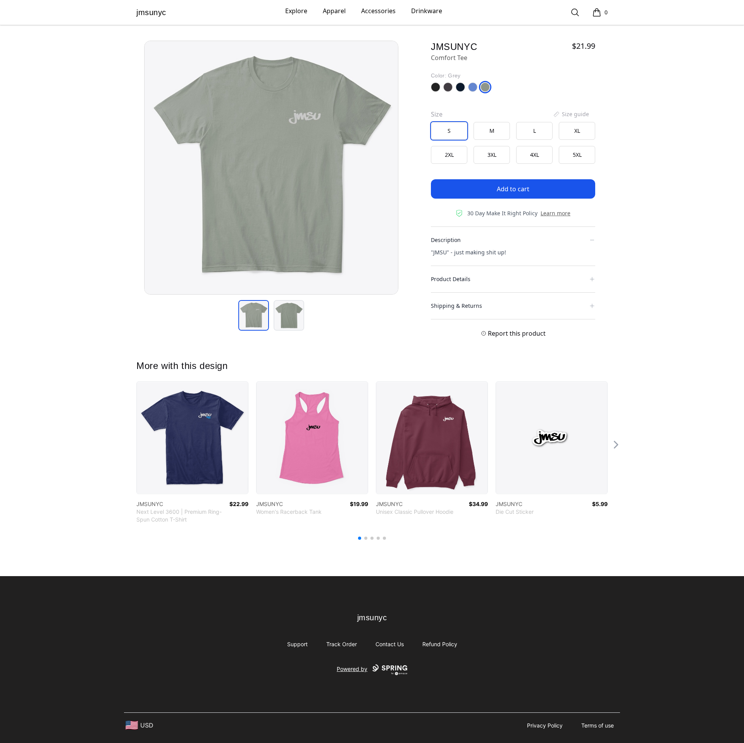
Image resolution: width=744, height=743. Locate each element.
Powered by (352, 669)
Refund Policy (439, 644)
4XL (534, 154)
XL (577, 130)
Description (446, 240)
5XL (577, 154)
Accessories (378, 11)
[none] (571, 114)
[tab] (253, 315)
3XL (491, 154)
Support (297, 644)
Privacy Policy (545, 725)
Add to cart (513, 189)
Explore (296, 11)
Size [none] (437, 114)
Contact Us (389, 644)
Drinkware (426, 11)
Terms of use (597, 725)
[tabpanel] (271, 168)
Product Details (450, 279)
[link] (192, 438)
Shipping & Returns (456, 305)
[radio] (449, 131)
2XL (449, 154)
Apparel (334, 11)
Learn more (555, 213)
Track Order (341, 644)
